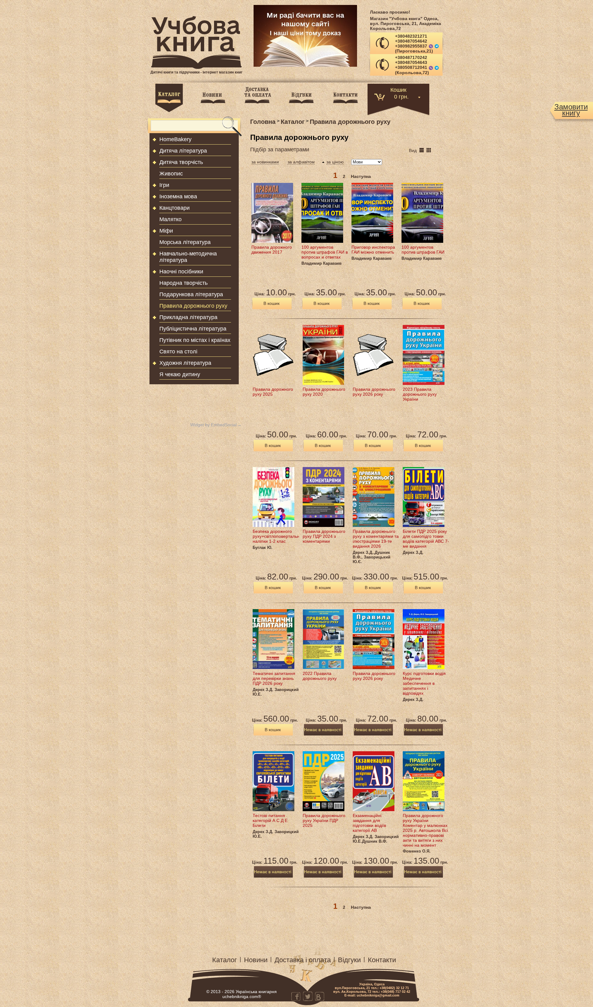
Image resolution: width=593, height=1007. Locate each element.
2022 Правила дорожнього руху (320, 676)
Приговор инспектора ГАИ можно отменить (373, 250)
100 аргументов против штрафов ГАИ (423, 250)
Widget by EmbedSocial (213, 424)
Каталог (224, 960)
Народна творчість (183, 283)
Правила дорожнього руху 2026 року (374, 392)
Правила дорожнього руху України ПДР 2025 (324, 820)
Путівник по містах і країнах (194, 340)
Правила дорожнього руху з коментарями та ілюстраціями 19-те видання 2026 (376, 539)
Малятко (170, 219)
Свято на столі (178, 351)
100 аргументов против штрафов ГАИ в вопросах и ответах (324, 252)
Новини (255, 960)
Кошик (398, 89)
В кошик (271, 303)
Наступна (361, 176)
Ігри (164, 185)
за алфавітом (301, 161)
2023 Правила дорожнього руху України (420, 394)
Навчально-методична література (188, 257)
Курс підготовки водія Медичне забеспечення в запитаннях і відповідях (424, 683)
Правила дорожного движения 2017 (271, 250)
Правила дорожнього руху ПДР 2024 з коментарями (324, 536)
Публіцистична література (192, 329)
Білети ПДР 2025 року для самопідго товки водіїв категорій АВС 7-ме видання (426, 539)
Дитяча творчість (181, 162)
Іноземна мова (178, 196)
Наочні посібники (181, 271)
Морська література (185, 242)
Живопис (171, 174)
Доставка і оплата (303, 960)
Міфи (166, 231)
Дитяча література (183, 151)
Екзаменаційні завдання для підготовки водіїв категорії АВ (369, 823)
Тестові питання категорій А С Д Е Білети (270, 820)
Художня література (185, 363)
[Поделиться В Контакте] (319, 996)
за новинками (265, 161)
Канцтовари (174, 208)
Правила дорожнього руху (193, 306)
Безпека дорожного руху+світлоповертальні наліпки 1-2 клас (277, 536)
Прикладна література (188, 317)
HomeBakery (175, 139)
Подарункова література (191, 294)
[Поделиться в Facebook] (296, 996)
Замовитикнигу (571, 110)
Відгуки (349, 960)
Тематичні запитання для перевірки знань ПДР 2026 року (274, 678)
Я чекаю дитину (179, 374)
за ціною (335, 161)
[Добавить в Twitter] (308, 996)
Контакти (382, 960)
